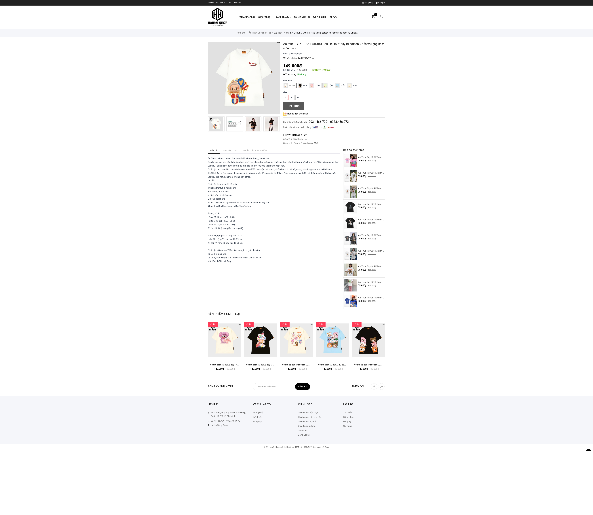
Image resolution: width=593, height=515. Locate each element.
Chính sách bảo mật (308, 412)
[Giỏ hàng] (373, 16)
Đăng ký (381, 3)
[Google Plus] (381, 386)
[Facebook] (374, 386)
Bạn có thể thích (353, 150)
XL (298, 97)
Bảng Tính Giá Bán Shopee (295, 139)
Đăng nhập (369, 3)
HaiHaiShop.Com (219, 425)
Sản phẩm (282, 17)
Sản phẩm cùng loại (224, 314)
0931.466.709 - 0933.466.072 (228, 3)
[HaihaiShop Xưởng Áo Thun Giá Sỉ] (217, 17)
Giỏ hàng (347, 426)
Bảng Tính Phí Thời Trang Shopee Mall (300, 143)
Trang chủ (247, 17)
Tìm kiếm (348, 412)
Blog (333, 17)
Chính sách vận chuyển (309, 417)
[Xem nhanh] (236, 340)
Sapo (327, 447)
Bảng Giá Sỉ (302, 17)
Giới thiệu (265, 17)
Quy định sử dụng (306, 426)
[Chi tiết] (213, 340)
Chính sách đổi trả (307, 421)
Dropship (319, 17)
